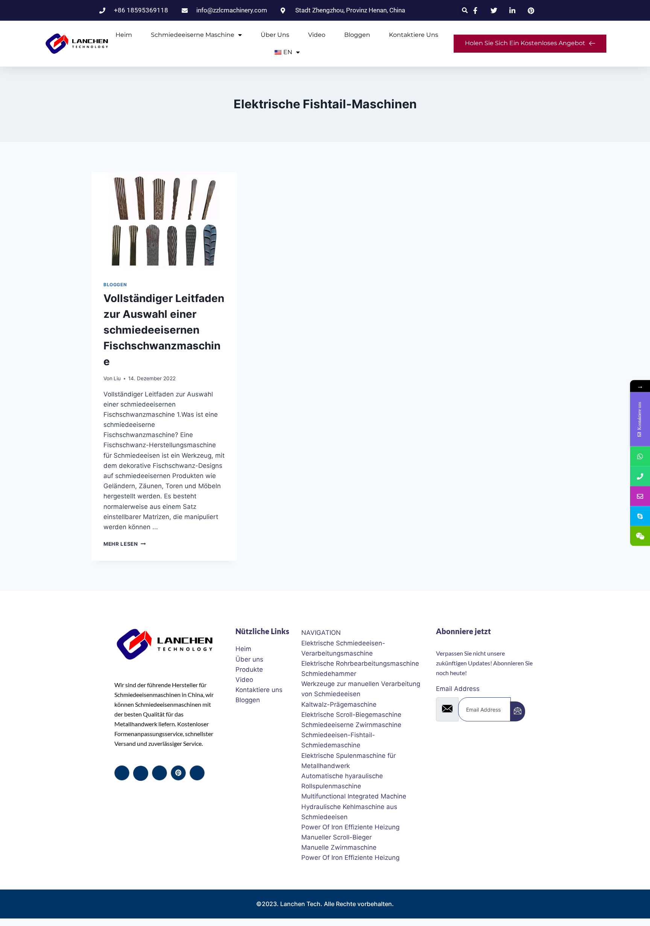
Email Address (458, 688)
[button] (465, 10)
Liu (117, 378)
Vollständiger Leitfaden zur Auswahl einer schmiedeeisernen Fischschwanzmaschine (163, 330)
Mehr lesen (124, 544)
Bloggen (357, 34)
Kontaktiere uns (413, 34)
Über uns (275, 34)
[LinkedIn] (159, 772)
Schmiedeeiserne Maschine (192, 34)
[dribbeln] (178, 772)
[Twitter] (140, 773)
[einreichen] (517, 711)
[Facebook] (121, 772)
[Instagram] (197, 772)
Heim (123, 34)
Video (316, 34)
